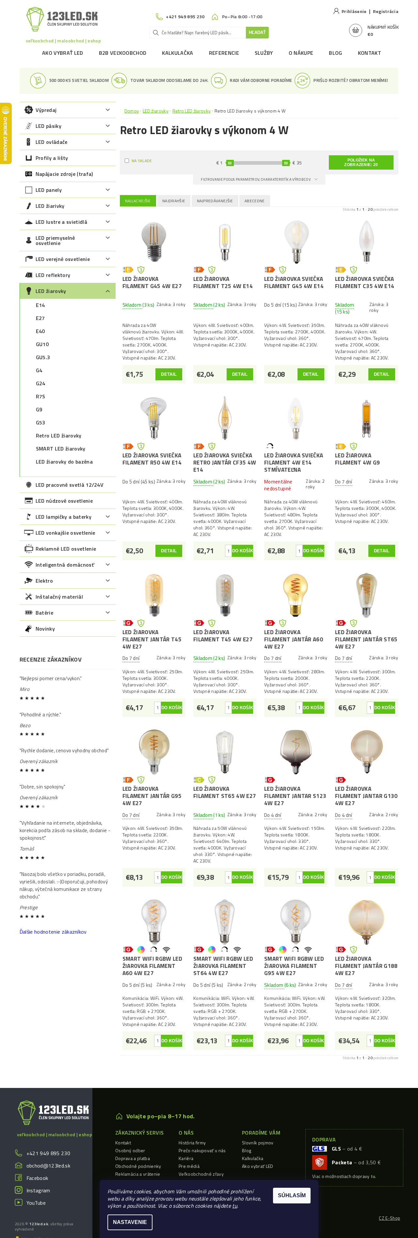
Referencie (224, 53)
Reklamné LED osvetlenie (66, 549)
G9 (39, 409)
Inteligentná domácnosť (65, 565)
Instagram (38, 1190)
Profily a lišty (52, 158)
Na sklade (142, 161)
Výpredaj (46, 110)
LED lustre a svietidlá (61, 222)
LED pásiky (48, 126)
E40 (40, 331)
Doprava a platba (132, 1158)
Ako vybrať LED (62, 53)
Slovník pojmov (257, 1142)
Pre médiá (189, 1166)
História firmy (192, 1142)
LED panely (49, 190)
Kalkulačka (177, 53)
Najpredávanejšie (215, 201)
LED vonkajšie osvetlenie (65, 533)
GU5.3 (43, 357)
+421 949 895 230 (48, 1153)
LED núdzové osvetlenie (64, 501)
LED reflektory (53, 275)
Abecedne (255, 201)
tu (234, 1206)
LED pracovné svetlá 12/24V (70, 485)
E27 (40, 318)
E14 (40, 305)
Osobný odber (130, 1150)
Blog (335, 53)
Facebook (37, 1178)
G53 (40, 422)
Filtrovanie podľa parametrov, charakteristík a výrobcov (256, 179)
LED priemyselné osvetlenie (55, 240)
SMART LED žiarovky (61, 448)
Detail (169, 374)
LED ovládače (52, 142)
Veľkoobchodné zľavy (201, 1173)
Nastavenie (130, 1222)
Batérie (44, 613)
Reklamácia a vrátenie (137, 1173)
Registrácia (386, 11)
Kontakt (369, 53)
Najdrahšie (173, 201)
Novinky (45, 629)
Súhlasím (292, 1195)
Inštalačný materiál (59, 597)
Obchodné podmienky (138, 1166)
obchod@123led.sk (48, 1165)
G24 (40, 383)
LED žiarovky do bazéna (64, 462)
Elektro (44, 581)
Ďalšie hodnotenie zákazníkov (53, 932)
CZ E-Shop (389, 1218)
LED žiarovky (51, 291)
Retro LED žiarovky (59, 435)
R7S (40, 396)
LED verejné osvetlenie (63, 259)
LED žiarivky (50, 206)
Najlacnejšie (138, 201)
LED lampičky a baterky (63, 517)
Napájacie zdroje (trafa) (64, 174)
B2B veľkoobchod (123, 53)
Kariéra (186, 1158)
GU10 (42, 344)
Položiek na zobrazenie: (361, 162)
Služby (264, 53)
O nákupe (301, 53)
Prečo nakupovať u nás (202, 1150)
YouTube (36, 1203)
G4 (39, 370)
